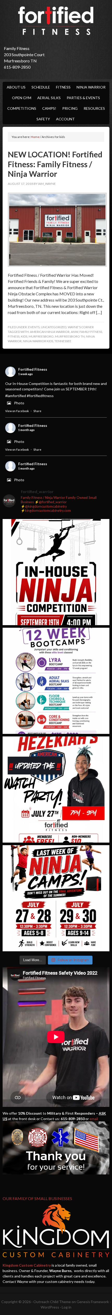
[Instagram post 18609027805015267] (56, 898)
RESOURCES (94, 108)
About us (16, 87)
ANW (74, 332)
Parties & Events (83, 98)
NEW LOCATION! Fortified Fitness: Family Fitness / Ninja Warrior (55, 164)
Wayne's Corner (81, 327)
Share (37, 411)
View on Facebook (17, 411)
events (34, 327)
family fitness (90, 332)
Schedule (41, 87)
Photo (19, 403)
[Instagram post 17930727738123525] (56, 681)
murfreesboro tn (70, 336)
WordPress (50, 1307)
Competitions (21, 108)
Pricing (70, 108)
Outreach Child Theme (52, 1301)
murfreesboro (41, 336)
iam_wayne (47, 184)
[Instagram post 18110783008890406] (56, 789)
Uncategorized (53, 327)
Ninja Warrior (91, 87)
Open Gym (21, 98)
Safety (43, 119)
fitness (14, 336)
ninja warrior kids (38, 341)
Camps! (49, 108)
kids (24, 336)
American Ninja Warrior (50, 332)
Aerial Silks (49, 98)
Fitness (63, 87)
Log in (66, 1307)
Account (65, 119)
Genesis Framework (93, 1301)
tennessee (62, 341)
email (94, 1118)
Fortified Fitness (56, 20)
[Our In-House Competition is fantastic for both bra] (56, 572)
